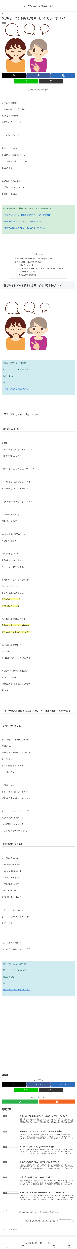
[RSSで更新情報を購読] (57, 1102)
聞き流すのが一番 (26, 265)
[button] (51, 81)
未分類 (5, 1075)
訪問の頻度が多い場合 (28, 272)
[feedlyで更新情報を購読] (20, 1102)
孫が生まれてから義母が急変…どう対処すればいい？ (34, 259)
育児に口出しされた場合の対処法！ (30, 262)
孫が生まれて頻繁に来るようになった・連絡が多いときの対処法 (40, 268)
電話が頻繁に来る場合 (28, 275)
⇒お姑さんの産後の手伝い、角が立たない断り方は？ (24, 228)
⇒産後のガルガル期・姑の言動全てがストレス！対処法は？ (27, 215)
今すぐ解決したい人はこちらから (16, 389)
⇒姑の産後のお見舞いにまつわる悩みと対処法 (22, 221)
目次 (35, 254)
